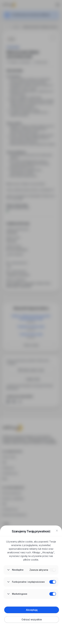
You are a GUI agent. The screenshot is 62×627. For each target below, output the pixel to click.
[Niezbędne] (52, 570)
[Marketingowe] (52, 594)
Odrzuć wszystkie (32, 619)
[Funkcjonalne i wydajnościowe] (52, 582)
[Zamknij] (57, 530)
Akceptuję (31, 609)
